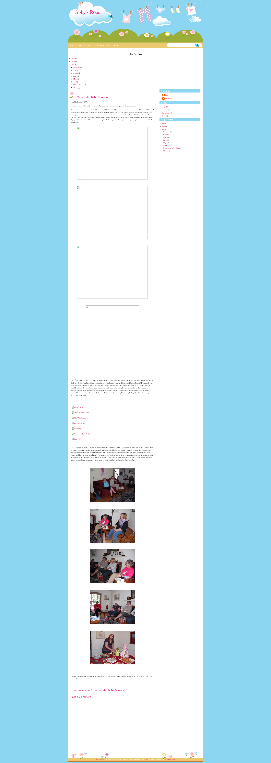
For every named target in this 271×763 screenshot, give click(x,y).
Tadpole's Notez (170, 759)
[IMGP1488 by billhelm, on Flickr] (77, 428)
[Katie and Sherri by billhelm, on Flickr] (78, 423)
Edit (116, 45)
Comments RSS (102, 45)
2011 (73, 61)
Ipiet (146, 759)
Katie (167, 95)
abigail (164, 107)
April (75, 82)
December (76, 67)
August (75, 73)
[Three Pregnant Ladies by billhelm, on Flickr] (80, 412)
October (76, 70)
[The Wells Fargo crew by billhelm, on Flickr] (80, 418)
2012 (73, 58)
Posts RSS (84, 45)
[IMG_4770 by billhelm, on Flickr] (77, 439)
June (75, 76)
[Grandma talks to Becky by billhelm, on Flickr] (81, 434)
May (75, 79)
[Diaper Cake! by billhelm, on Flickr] (77, 407)
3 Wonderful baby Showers (82, 85)
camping (165, 110)
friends (164, 116)
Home (72, 45)
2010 (73, 64)
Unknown (168, 98)
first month (166, 113)
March (75, 88)
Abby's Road (87, 11)
